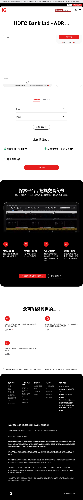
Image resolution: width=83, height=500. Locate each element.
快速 (64, 42)
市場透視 (37, 383)
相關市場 (46, 99)
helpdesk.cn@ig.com (67, 400)
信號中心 (37, 394)
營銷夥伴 (49, 394)
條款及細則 (21, 425)
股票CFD (11, 392)
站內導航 (13, 425)
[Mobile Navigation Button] (80, 10)
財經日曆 (37, 391)
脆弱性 (31, 425)
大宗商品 (11, 395)
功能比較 (25, 399)
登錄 (69, 5)
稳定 (70, 42)
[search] (76, 10)
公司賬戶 (49, 397)
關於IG (48, 383)
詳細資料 (36, 99)
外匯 (9, 386)
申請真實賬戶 (77, 5)
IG (9, 425)
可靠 (75, 42)
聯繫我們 (62, 383)
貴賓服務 (49, 391)
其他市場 (11, 403)
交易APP (25, 391)
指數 (9, 389)
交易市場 (11, 383)
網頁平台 (25, 388)
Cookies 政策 (39, 425)
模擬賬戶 (25, 402)
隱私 (27, 425)
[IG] (4, 10)
